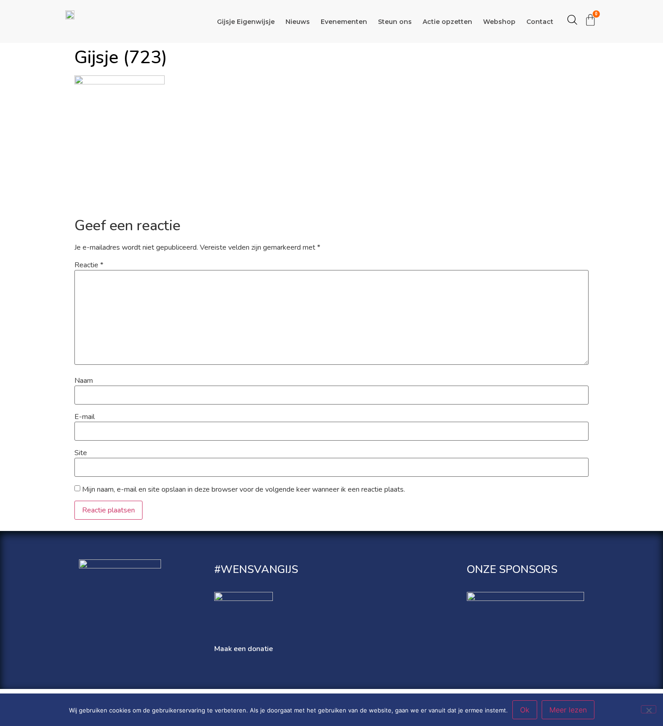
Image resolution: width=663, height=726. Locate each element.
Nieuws (297, 22)
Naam (83, 380)
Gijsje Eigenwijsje (246, 22)
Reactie (88, 265)
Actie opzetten (447, 22)
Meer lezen (568, 709)
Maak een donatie (243, 649)
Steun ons (395, 22)
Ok (524, 709)
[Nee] (648, 709)
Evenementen (344, 22)
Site (80, 452)
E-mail (84, 416)
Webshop (499, 22)
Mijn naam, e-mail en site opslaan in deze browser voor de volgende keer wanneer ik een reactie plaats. (243, 489)
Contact (539, 22)
